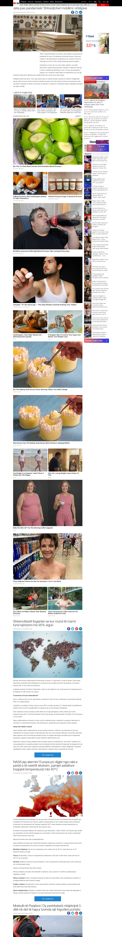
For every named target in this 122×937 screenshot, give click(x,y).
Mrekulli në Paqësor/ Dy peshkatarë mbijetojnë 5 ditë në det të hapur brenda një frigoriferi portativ (96, 127)
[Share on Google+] (76, 630)
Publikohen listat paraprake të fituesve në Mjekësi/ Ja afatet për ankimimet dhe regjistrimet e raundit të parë (96, 135)
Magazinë (64, 5)
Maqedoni (38, 2)
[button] (106, 1)
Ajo (68, 5)
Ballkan (46, 2)
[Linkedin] (80, 13)
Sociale (53, 5)
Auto (81, 5)
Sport (77, 5)
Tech (74, 5)
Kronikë (42, 5)
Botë (52, 2)
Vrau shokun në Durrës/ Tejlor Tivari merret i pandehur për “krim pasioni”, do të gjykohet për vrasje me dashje (47, 111)
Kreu (21, 5)
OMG (85, 5)
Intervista (36, 5)
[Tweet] (76, 13)
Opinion (31, 5)
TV (88, 5)
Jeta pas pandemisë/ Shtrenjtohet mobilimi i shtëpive (50, 8)
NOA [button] (90, 1)
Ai (71, 5)
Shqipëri (23, 2)
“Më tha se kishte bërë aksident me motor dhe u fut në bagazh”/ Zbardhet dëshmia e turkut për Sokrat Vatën (71, 111)
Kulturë (58, 5)
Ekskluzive (59, 2)
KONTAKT (84, 1)
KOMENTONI (49, 755)
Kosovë (30, 2)
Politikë (26, 5)
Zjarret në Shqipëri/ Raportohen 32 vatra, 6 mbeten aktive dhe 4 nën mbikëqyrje (25, 111)
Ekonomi (47, 5)
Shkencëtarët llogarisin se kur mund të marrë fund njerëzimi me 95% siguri (96, 112)
